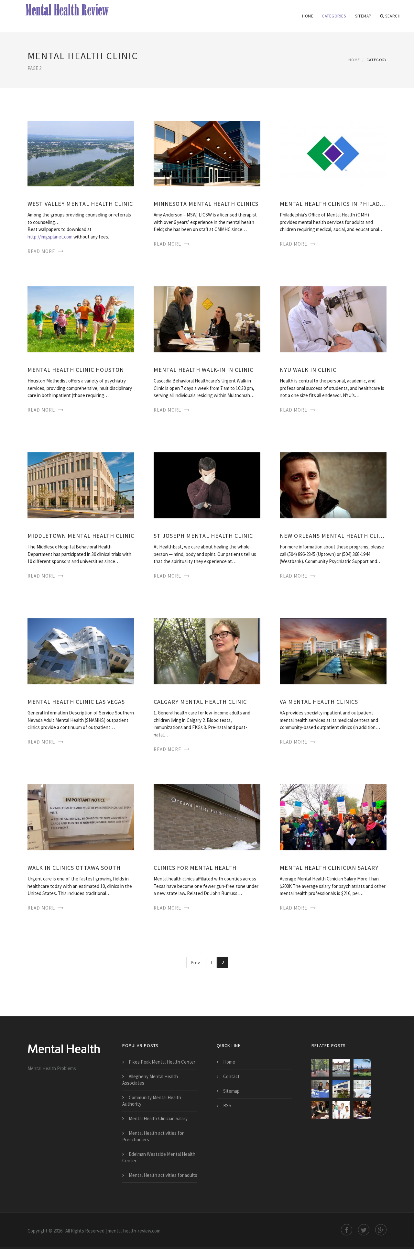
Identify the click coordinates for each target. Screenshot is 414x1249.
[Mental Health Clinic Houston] (80, 319)
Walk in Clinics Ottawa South (74, 867)
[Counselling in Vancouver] (320, 1068)
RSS (227, 1105)
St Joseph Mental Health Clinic (203, 535)
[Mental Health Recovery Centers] (362, 1068)
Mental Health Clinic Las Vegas (76, 701)
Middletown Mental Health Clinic (80, 535)
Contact (231, 1076)
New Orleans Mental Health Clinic (333, 535)
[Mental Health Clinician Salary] (333, 817)
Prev (195, 962)
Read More (41, 251)
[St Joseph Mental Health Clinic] (207, 485)
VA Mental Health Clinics (319, 701)
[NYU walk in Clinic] (333, 319)
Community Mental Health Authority (151, 1100)
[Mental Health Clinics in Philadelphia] (333, 153)
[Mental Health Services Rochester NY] (341, 1089)
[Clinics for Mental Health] (207, 817)
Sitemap (363, 16)
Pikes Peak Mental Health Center (162, 1062)
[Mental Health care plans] (362, 1089)
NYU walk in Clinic (308, 369)
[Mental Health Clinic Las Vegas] (80, 651)
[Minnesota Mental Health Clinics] (207, 153)
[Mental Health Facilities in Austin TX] (341, 1110)
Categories (334, 16)
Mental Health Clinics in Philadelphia (333, 203)
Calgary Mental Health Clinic (200, 701)
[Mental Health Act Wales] (341, 1068)
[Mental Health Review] (69, 10)
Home (307, 16)
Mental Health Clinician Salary (329, 867)
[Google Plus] (381, 1229)
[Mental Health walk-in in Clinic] (207, 319)
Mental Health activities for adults (163, 1175)
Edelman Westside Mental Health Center (158, 1157)
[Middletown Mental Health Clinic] (80, 485)
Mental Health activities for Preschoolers (153, 1136)
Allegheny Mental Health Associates (150, 1079)
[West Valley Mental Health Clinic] (80, 153)
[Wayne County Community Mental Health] (320, 1089)
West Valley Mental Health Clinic (80, 203)
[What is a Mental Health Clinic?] (362, 1110)
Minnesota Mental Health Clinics (206, 203)
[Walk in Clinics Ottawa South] (80, 817)
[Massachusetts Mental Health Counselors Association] (320, 1110)
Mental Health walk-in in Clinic (203, 369)
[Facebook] (346, 1229)
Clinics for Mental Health (195, 867)
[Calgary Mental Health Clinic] (207, 651)
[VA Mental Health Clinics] (333, 651)
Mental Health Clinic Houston (75, 369)
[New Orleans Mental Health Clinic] (333, 485)
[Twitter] (363, 1229)
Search (392, 16)
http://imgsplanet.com (49, 237)
